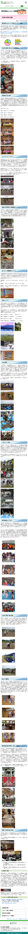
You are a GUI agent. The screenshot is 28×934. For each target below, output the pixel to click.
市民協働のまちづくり (7, 2)
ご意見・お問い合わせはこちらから (9, 903)
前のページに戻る (23, 918)
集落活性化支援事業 (6, 913)
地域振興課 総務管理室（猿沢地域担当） (15, 899)
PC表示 (25, 2)
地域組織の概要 (5, 907)
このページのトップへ (13, 918)
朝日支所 (3, 899)
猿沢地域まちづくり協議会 (9, 11)
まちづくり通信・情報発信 (7, 910)
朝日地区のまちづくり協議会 (8, 915)
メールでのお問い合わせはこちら (7, 930)
